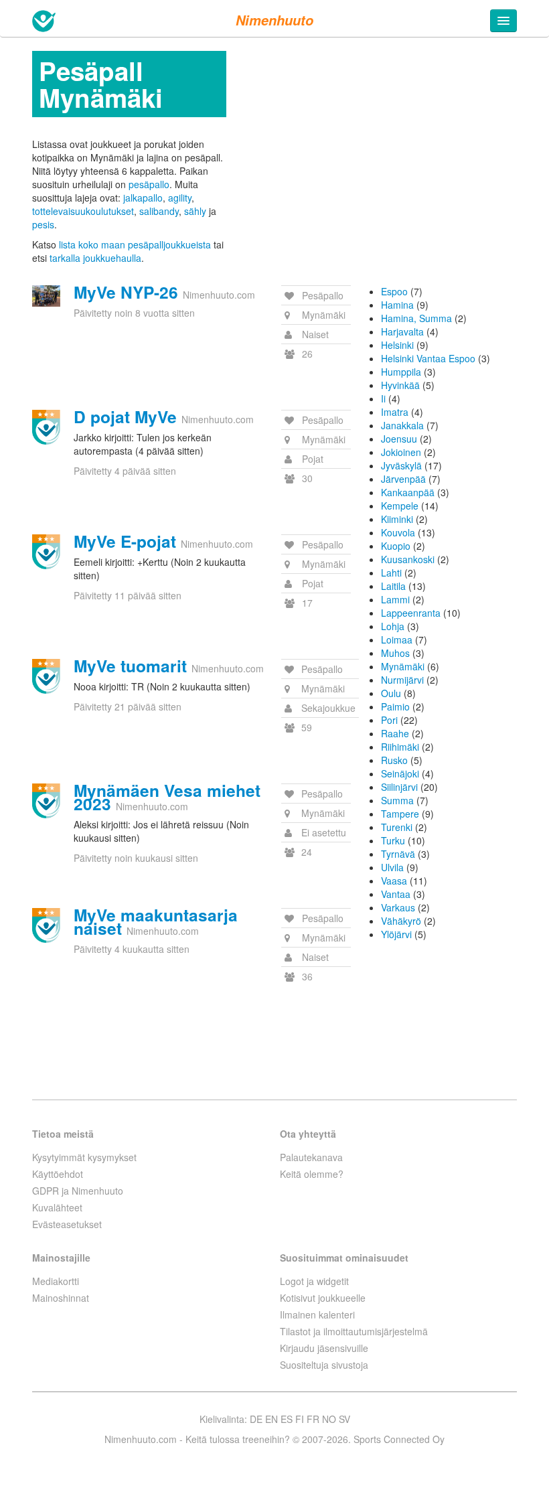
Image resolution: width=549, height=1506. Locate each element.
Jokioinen (401, 452)
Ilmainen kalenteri (317, 1314)
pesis (43, 224)
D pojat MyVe (125, 416)
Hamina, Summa (416, 318)
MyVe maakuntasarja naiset (156, 921)
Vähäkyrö (401, 920)
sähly (195, 211)
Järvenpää (403, 478)
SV (344, 1419)
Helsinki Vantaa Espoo (428, 358)
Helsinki (397, 345)
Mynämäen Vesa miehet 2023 (167, 797)
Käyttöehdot (57, 1174)
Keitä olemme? (311, 1174)
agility (179, 197)
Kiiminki (397, 519)
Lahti (391, 572)
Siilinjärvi (399, 787)
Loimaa (396, 639)
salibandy (159, 211)
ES (287, 1419)
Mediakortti (55, 1281)
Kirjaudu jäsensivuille (324, 1348)
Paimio (395, 706)
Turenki (396, 827)
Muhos (395, 653)
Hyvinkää (400, 385)
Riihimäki (400, 746)
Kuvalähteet (57, 1207)
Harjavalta (402, 331)
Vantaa (395, 894)
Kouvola (398, 532)
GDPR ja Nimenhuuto (77, 1190)
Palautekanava (311, 1157)
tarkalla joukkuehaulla (95, 258)
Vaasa (394, 880)
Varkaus (398, 907)
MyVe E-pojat (125, 541)
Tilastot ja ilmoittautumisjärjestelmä (354, 1331)
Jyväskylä (401, 465)
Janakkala (402, 425)
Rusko (394, 760)
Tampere (400, 813)
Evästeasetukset (67, 1224)
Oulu (391, 693)
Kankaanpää (408, 492)
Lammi (395, 599)
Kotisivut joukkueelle (323, 1297)
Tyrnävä (398, 853)
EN (271, 1419)
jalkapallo (143, 197)
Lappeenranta (411, 612)
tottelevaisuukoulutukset (83, 211)
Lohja (392, 626)
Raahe (395, 733)
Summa (397, 800)
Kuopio (395, 545)
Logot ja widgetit (314, 1281)
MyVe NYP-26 (126, 292)
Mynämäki (402, 666)
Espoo (394, 291)
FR (313, 1419)
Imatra (394, 412)
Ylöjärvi (396, 934)
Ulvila (392, 867)
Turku (393, 840)
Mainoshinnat (60, 1297)
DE (256, 1419)
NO (329, 1419)
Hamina (397, 304)
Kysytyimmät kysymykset (84, 1157)
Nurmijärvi (402, 679)
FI (299, 1419)
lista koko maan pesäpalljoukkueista (135, 244)
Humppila (401, 371)
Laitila (393, 586)
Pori (389, 720)
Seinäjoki (400, 773)
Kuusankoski (408, 559)
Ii (383, 398)
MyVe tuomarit (130, 666)
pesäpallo (149, 184)
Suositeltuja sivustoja (324, 1364)
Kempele (399, 505)
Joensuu (399, 438)
